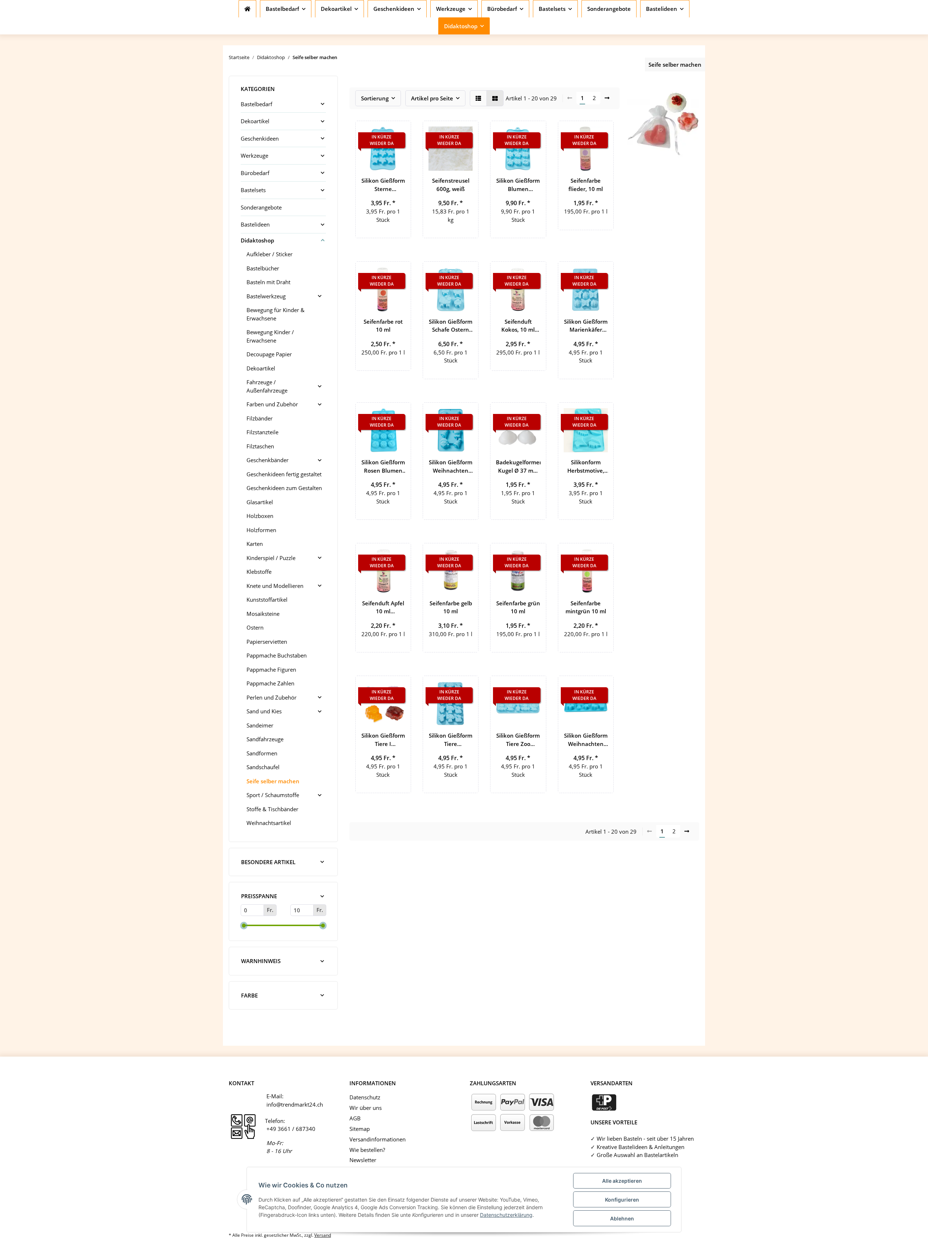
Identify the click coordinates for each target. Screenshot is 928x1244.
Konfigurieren (622, 1200)
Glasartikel (259, 502)
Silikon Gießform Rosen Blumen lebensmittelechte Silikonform (383, 466)
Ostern (255, 627)
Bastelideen (255, 224)
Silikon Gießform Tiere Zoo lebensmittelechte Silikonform (518, 740)
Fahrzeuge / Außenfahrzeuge (266, 386)
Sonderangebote (261, 207)
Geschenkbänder (267, 460)
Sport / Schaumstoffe (272, 795)
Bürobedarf (255, 173)
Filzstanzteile (262, 432)
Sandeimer (259, 725)
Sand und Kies (264, 711)
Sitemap (359, 1128)
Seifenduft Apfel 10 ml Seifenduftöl (383, 607)
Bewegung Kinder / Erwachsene (270, 336)
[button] (478, 98)
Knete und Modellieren (274, 585)
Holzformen (261, 530)
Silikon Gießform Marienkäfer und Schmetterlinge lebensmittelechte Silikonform (586, 326)
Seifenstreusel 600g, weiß (450, 184)
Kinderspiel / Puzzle (270, 557)
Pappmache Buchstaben (276, 655)
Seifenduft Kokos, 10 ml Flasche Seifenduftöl (518, 326)
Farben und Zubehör (272, 404)
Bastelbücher (262, 268)
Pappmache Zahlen (270, 683)
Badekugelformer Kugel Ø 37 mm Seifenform (518, 466)
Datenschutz (364, 1097)
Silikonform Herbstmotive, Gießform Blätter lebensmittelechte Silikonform (586, 466)
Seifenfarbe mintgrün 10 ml (586, 607)
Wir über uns (365, 1107)
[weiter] (607, 98)
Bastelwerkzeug (266, 296)
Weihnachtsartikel (268, 822)
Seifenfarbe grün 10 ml (518, 607)
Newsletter (362, 1160)
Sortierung (375, 98)
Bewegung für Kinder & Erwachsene (275, 314)
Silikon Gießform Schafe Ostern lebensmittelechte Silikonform (450, 326)
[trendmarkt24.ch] (247, 8)
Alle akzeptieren (622, 1181)
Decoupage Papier (269, 354)
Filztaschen (260, 446)
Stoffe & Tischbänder (272, 809)
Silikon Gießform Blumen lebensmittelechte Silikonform (518, 185)
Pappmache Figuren (271, 669)
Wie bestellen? (367, 1149)
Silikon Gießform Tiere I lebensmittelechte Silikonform (383, 740)
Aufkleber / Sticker (269, 254)
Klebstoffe (259, 571)
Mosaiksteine (262, 613)
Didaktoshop (257, 240)
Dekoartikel (255, 121)
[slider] (244, 926)
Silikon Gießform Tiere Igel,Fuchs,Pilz (450, 740)
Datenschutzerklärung (506, 1215)
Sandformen (261, 753)
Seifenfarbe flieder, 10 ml (585, 184)
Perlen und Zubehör (271, 697)
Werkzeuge (254, 155)
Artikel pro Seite (432, 98)
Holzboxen (259, 515)
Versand (322, 1235)
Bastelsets (253, 190)
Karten (254, 543)
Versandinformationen (377, 1139)
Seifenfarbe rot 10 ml (383, 325)
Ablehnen (622, 1218)
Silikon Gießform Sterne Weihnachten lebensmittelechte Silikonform (383, 185)
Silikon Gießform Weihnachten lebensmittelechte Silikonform (450, 466)
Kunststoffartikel (266, 599)
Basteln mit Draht (268, 282)
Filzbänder (259, 418)
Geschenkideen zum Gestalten (284, 488)
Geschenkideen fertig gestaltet (284, 474)
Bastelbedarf (256, 104)
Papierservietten (266, 641)
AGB (355, 1118)
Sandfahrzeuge (264, 739)
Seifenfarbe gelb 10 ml (451, 607)
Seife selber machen (272, 781)
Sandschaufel (262, 767)
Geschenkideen (260, 138)
